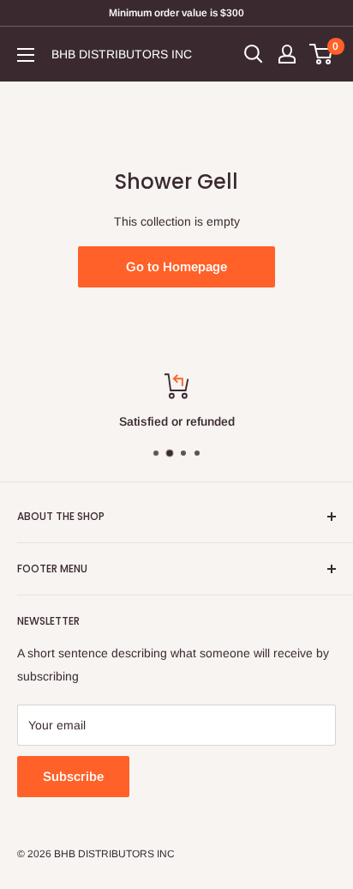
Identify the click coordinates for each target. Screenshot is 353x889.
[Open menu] (25, 55)
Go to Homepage (176, 266)
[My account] (287, 54)
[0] (321, 54)
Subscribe (73, 776)
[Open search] (253, 54)
